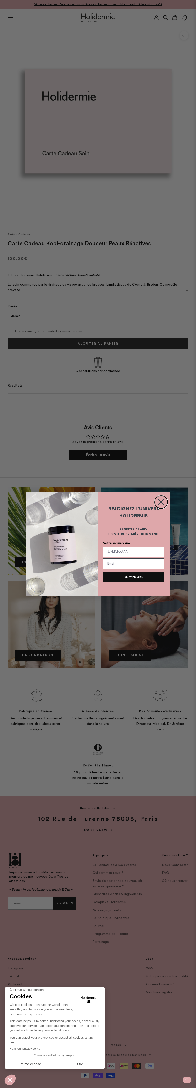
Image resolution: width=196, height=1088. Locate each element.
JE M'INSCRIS (134, 576)
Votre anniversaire (116, 543)
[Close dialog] (161, 502)
